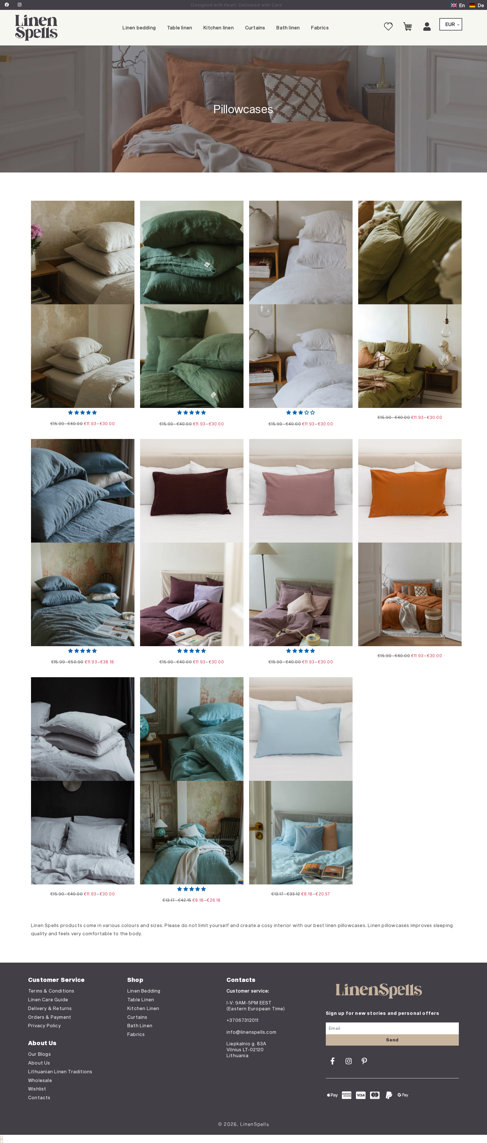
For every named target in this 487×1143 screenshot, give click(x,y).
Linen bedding (139, 27)
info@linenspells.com (251, 1032)
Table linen (179, 27)
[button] (82, 412)
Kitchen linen (218, 27)
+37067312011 (242, 1020)
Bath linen (288, 27)
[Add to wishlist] (125, 209)
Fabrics (320, 27)
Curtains (255, 27)
